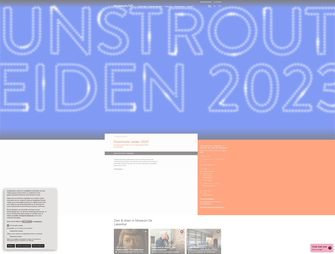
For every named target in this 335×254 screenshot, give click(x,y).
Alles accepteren (38, 246)
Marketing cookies (16, 236)
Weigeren (11, 246)
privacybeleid (27, 221)
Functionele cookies (16, 225)
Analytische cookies (16, 231)
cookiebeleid (38, 221)
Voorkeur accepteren (23, 246)
